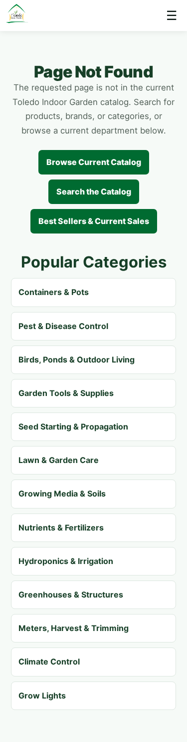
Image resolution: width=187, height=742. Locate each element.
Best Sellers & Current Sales (93, 221)
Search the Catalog (93, 191)
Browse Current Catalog (93, 162)
